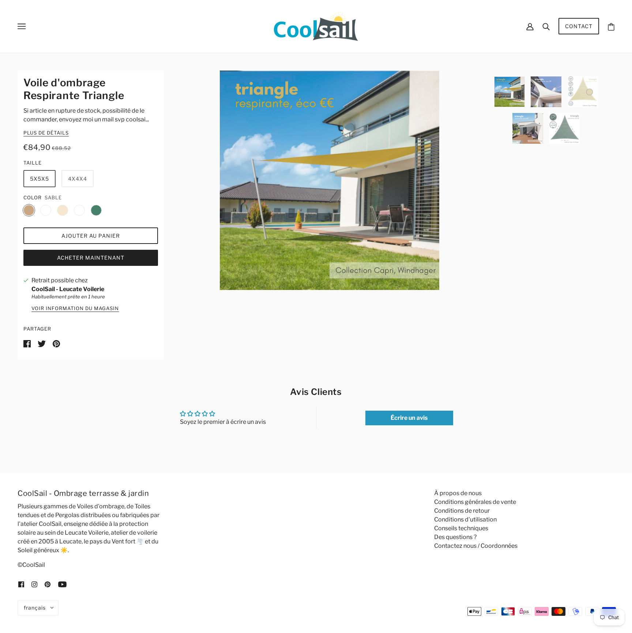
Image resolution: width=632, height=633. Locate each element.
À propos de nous (458, 493)
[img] (21, 584)
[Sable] (28, 210)
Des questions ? (455, 537)
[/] (316, 25)
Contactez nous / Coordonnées (476, 545)
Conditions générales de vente (475, 501)
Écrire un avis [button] (409, 417)
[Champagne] (62, 210)
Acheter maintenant (90, 258)
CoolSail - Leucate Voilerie (67, 289)
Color (32, 197)
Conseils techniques (461, 528)
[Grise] (45, 210)
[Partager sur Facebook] (27, 343)
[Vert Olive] (96, 210)
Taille (32, 163)
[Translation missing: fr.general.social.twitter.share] (42, 343)
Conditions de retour (462, 510)
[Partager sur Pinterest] (56, 343)
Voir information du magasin (75, 308)
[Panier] (611, 26)
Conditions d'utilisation (465, 519)
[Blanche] (79, 210)
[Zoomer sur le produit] (329, 180)
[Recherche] (546, 26)
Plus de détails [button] (46, 133)
